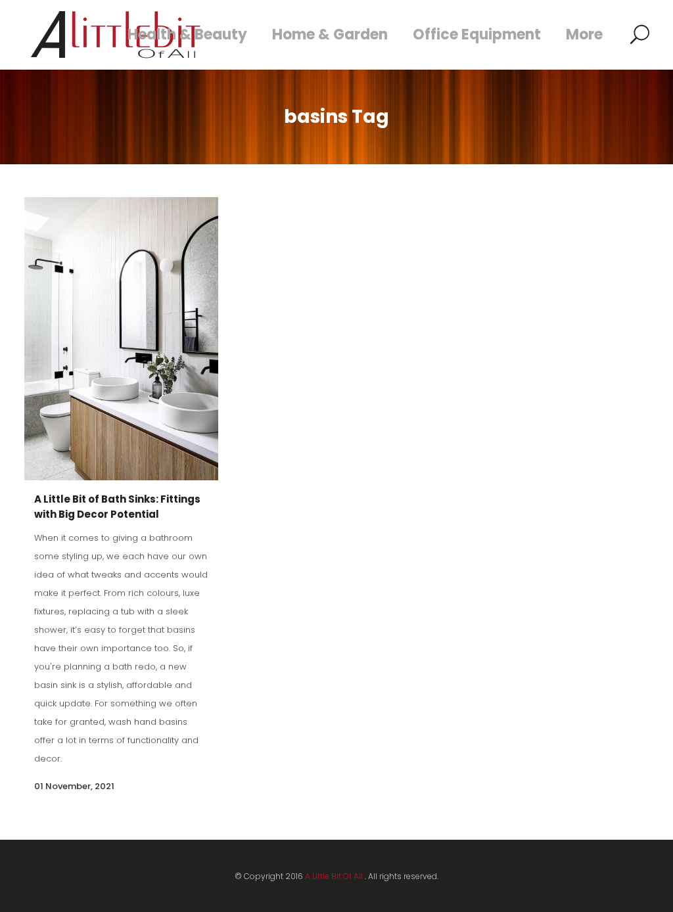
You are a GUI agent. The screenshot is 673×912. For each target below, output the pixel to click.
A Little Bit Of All (334, 876)
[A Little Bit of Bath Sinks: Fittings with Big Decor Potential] (121, 338)
